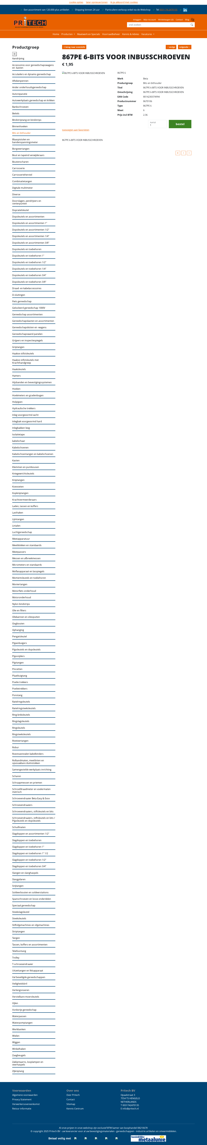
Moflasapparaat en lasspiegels (28, 571)
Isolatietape (18, 434)
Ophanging (18, 630)
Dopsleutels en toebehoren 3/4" (29, 275)
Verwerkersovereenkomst (26, 1104)
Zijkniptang (18, 1071)
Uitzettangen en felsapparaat (27, 970)
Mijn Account (149, 19)
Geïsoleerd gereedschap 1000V (28, 308)
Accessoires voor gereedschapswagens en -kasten (33, 66)
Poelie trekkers (20, 682)
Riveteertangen (20, 740)
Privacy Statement (22, 1099)
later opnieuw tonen (97, 2)
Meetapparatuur (21, 539)
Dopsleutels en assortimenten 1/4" (30, 236)
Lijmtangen (18, 519)
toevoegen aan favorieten (75, 129)
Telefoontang (19, 951)
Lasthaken (17, 512)
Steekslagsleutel (20, 912)
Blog (187, 19)
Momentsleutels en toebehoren (29, 578)
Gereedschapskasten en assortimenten (33, 321)
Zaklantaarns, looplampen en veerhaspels (27, 1063)
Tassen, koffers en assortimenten (29, 944)
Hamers (16, 375)
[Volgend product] (189, 153)
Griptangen (18, 347)
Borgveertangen (20, 148)
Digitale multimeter (22, 188)
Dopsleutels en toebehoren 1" (28, 255)
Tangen (16, 938)
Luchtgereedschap (22, 532)
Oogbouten (18, 623)
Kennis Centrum (75, 1108)
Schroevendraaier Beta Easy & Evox (31, 798)
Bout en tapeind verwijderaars (28, 155)
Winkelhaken (19, 1049)
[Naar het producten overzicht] (178, 153)
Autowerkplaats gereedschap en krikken (33, 100)
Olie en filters (19, 610)
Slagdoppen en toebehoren (26, 840)
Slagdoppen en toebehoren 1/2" (29, 860)
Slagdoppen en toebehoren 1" (28, 846)
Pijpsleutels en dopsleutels (26, 649)
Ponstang (17, 695)
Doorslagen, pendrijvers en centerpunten (26, 202)
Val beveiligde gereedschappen (28, 977)
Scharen (16, 776)
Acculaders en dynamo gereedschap (31, 74)
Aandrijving (18, 58)
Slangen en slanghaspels (25, 873)
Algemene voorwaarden (25, 1095)
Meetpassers (19, 552)
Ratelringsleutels (21, 701)
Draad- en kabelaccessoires (26, 288)
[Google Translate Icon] (193, 20)
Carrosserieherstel (22, 174)
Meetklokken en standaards (27, 545)
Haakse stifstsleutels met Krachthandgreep (25, 361)
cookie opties (76, 2)
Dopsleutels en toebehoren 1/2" (29, 262)
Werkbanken (19, 1029)
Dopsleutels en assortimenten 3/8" (30, 242)
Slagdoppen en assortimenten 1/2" (30, 833)
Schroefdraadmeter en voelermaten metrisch (31, 790)
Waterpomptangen (22, 1022)
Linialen (16, 525)
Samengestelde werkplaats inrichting (31, 769)
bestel (180, 124)
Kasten (16, 460)
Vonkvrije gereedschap (24, 1010)
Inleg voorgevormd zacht (25, 415)
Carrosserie (18, 168)
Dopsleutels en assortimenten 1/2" (30, 229)
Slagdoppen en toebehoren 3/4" (29, 866)
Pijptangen (18, 662)
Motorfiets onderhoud (24, 591)
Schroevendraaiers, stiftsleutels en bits (33, 811)
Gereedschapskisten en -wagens (29, 327)
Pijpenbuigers (19, 643)
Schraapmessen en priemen (27, 782)
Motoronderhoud (21, 597)
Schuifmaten (19, 827)
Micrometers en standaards (27, 565)
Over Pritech (73, 1095)
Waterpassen (19, 1016)
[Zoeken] (192, 24)
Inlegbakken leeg (21, 428)
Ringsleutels (18, 728)
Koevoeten (18, 486)
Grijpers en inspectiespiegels (27, 340)
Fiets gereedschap (22, 301)
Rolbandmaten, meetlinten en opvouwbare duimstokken (28, 762)
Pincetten (17, 669)
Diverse (16, 194)
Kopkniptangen (20, 493)
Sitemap (70, 1104)
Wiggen (16, 1042)
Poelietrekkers (19, 688)
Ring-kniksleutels (21, 714)
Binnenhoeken (20, 126)
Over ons (72, 1090)
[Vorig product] (183, 153)
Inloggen (137, 19)
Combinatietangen (22, 181)
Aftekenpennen (20, 81)
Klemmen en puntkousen (25, 467)
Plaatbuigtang (19, 675)
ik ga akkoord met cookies (124, 2)
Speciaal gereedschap (23, 905)
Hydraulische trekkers (23, 408)
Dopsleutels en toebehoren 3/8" (29, 282)
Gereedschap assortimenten (27, 314)
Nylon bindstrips (21, 604)
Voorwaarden (21, 1090)
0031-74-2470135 (168, 9)
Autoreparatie (19, 94)
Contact (179, 19)
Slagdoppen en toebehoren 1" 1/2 (30, 853)
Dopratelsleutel (20, 210)
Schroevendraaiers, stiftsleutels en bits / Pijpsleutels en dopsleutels (33, 819)
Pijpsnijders (18, 656)
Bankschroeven (20, 107)
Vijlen (15, 1003)
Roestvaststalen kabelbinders (28, 754)
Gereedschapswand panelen (27, 334)
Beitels (15, 113)
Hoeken (16, 389)
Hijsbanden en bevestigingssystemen (32, 382)
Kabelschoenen (20, 447)
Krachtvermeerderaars (24, 499)
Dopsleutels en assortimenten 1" (29, 223)
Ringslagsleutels (20, 721)
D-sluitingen (18, 295)
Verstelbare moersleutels (25, 996)
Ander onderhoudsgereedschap (29, 87)
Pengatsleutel (19, 636)
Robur (15, 747)
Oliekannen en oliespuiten (26, 617)
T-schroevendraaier (22, 964)
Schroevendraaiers (22, 805)
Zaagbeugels (19, 1055)
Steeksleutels (19, 918)
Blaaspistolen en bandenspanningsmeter (25, 141)
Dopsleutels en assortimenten (28, 216)
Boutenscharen (20, 162)
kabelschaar (18, 441)
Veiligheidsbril (19, 983)
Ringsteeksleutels (21, 734)
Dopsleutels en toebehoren (26, 249)
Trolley (15, 957)
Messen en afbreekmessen (26, 558)
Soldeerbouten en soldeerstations (30, 892)
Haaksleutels (19, 369)
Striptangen (18, 931)
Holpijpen (17, 402)
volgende (183, 47)
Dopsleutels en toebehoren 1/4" (29, 268)
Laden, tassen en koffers (25, 506)
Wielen (15, 1036)
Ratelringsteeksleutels (24, 708)
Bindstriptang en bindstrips (26, 120)
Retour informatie (21, 1108)
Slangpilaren (18, 879)
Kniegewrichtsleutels (23, 473)
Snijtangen (18, 886)
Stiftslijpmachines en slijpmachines (30, 925)
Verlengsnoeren (20, 990)
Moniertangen (19, 584)
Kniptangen (18, 480)
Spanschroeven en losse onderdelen (31, 899)
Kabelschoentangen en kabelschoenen (32, 454)
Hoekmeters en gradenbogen (28, 395)
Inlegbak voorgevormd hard (27, 421)
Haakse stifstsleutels (23, 353)
